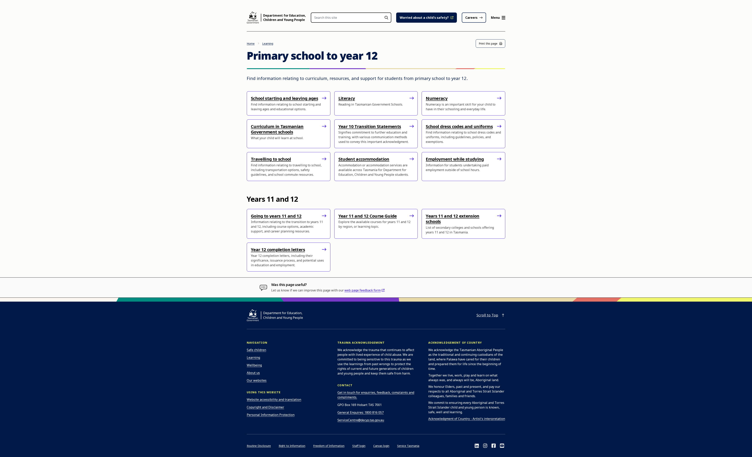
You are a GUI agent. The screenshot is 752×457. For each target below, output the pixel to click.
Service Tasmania (408, 446)
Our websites (257, 380)
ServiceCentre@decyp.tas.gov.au (360, 420)
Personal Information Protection (271, 415)
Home (251, 43)
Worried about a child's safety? (424, 17)
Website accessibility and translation (274, 399)
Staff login (358, 446)
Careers (471, 17)
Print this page (488, 43)
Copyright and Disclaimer (265, 407)
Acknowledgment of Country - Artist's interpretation (466, 419)
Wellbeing (254, 365)
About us (253, 373)
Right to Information (292, 446)
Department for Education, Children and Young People (284, 17)
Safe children (256, 350)
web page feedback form (362, 290)
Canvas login (381, 446)
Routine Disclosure (259, 446)
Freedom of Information (328, 446)
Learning (267, 43)
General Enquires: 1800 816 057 (360, 412)
